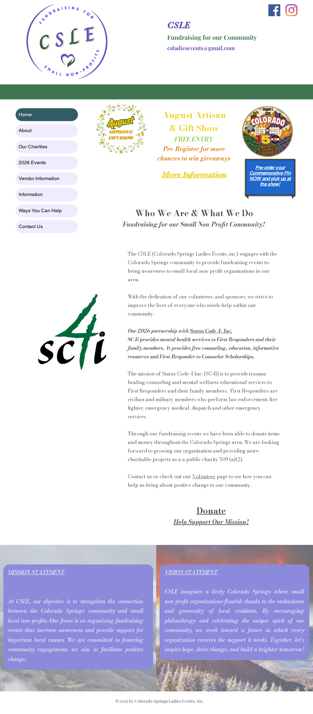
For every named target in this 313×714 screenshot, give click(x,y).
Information (31, 194)
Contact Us (31, 226)
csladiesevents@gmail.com (201, 48)
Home (25, 114)
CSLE (178, 25)
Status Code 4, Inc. (211, 331)
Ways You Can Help (40, 210)
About (25, 130)
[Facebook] (274, 10)
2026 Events (32, 162)
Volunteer (203, 476)
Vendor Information (39, 178)
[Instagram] (291, 10)
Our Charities (33, 147)
